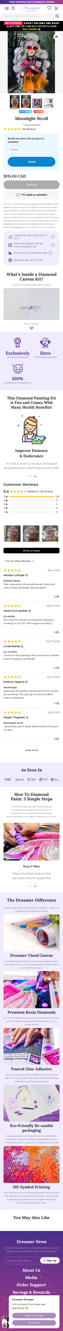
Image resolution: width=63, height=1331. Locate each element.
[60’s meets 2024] (50, 533)
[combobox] (31, 16)
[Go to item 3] (37, 103)
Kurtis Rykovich (32, 124)
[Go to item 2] (26, 102)
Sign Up (51, 1260)
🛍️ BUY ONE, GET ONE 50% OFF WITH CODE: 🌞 (32, 26)
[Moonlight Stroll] (12, 533)
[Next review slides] (56, 533)
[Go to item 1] (15, 102)
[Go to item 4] (48, 103)
